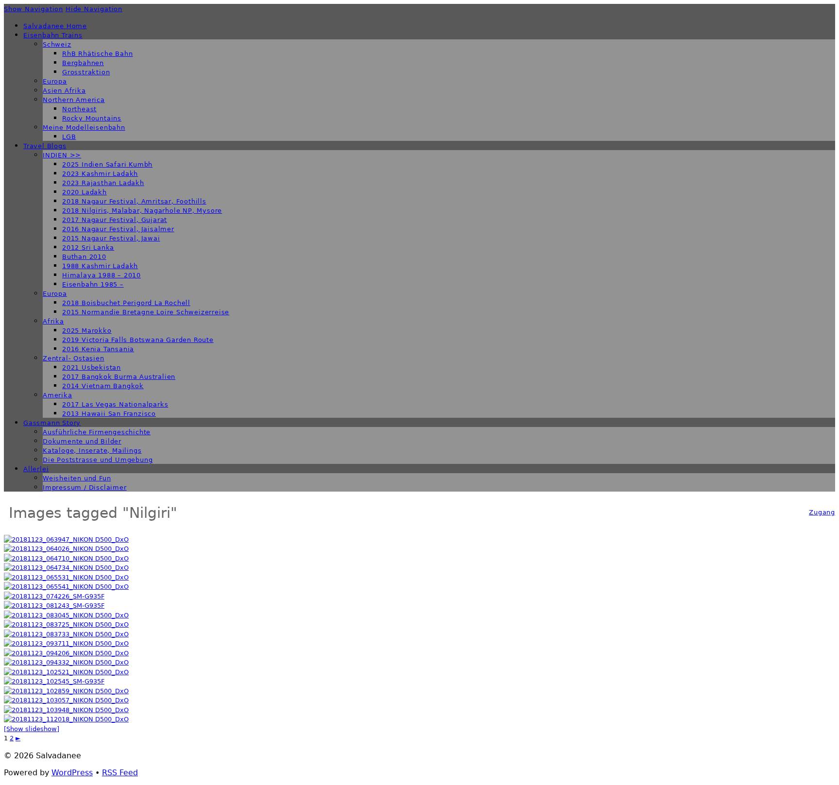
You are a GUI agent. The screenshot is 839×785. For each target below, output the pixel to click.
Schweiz (57, 44)
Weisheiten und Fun (77, 478)
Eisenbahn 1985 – (93, 284)
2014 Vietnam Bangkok (103, 386)
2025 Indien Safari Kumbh (107, 164)
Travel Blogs (45, 146)
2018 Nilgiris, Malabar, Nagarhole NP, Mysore (142, 210)
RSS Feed (120, 772)
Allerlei (36, 469)
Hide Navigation (94, 9)
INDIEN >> (62, 155)
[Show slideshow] (31, 729)
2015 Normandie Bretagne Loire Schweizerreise (145, 312)
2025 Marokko (87, 330)
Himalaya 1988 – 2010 (101, 275)
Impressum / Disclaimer (85, 487)
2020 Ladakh (84, 192)
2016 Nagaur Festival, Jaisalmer (118, 229)
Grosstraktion (86, 72)
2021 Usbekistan (91, 367)
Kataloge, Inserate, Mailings (92, 450)
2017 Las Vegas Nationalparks (115, 404)
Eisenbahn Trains (53, 35)
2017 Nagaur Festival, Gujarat (114, 219)
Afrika (53, 321)
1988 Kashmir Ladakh (100, 266)
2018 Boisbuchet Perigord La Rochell (126, 303)
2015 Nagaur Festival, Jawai (111, 238)
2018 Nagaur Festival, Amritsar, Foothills (134, 201)
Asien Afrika (64, 90)
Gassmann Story (52, 423)
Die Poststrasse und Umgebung (97, 459)
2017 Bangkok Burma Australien (118, 376)
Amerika (57, 395)
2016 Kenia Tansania (98, 349)
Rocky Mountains (91, 118)
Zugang (822, 512)
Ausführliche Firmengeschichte (97, 432)
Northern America (74, 99)
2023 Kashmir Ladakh (100, 173)
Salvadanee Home (55, 26)
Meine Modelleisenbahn (84, 127)
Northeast (79, 109)
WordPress (72, 772)
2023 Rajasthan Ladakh (103, 183)
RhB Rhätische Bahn (97, 53)
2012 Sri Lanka (88, 247)
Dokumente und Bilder (82, 441)
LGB (69, 136)
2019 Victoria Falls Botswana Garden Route (138, 339)
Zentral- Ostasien (73, 358)
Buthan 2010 (84, 256)
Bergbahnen (83, 63)
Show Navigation (33, 9)
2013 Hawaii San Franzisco (109, 413)
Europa (55, 81)
